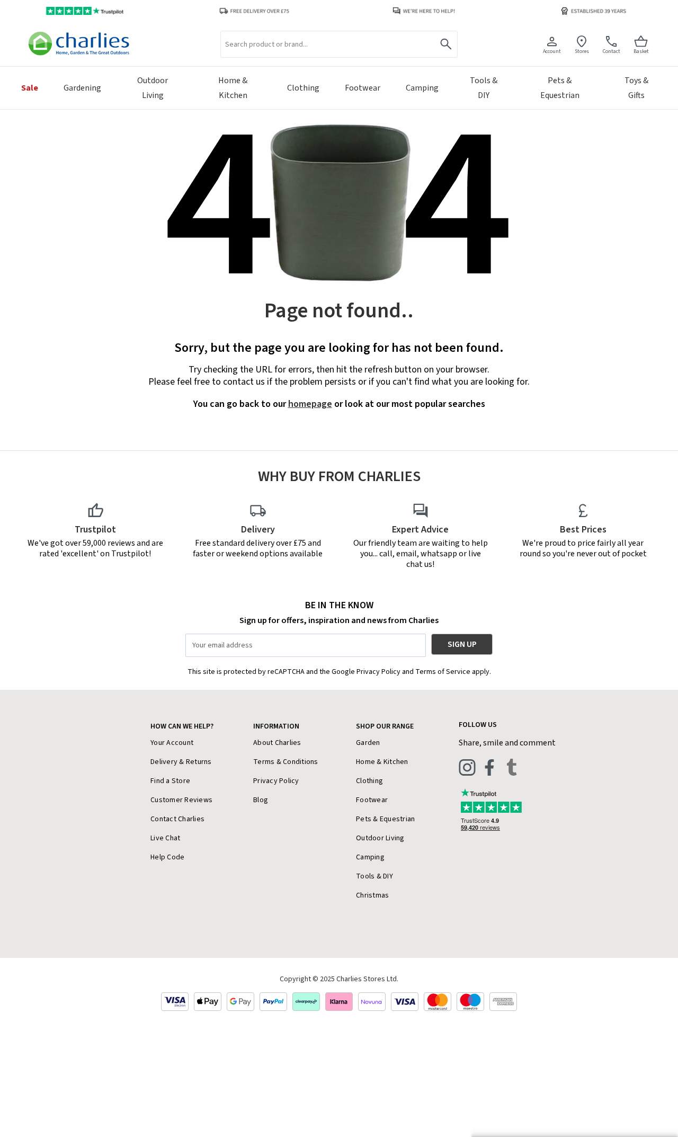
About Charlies (277, 743)
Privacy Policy (276, 781)
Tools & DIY (374, 876)
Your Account (171, 743)
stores (582, 51)
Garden (368, 743)
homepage (310, 404)
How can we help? (181, 726)
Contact (611, 51)
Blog (260, 800)
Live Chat (165, 838)
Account (552, 51)
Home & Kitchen (382, 762)
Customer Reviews (181, 800)
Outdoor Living (380, 838)
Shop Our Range (385, 726)
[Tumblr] (511, 767)
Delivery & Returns (181, 762)
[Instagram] (467, 767)
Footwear (372, 800)
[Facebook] (489, 767)
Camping (370, 857)
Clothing (369, 781)
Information (276, 726)
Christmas (372, 895)
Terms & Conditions (285, 762)
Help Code (167, 857)
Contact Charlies (177, 819)
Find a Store (170, 781)
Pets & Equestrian (385, 819)
